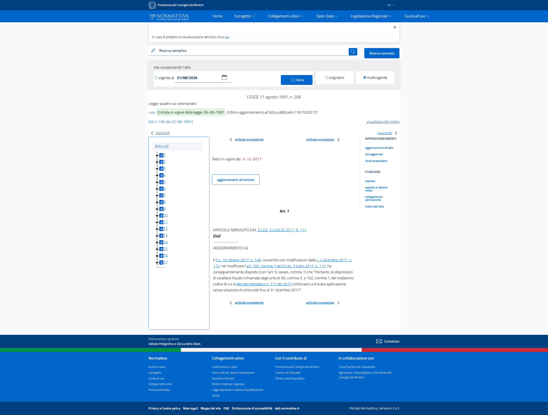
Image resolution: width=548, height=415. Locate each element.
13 (165, 235)
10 (165, 215)
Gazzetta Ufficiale (223, 378)
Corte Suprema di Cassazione (357, 366)
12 (165, 228)
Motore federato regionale (228, 384)
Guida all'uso (156, 378)
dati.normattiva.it (287, 408)
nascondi (162, 133)
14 (165, 242)
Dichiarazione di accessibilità (252, 408)
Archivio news (157, 366)
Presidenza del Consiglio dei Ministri (297, 366)
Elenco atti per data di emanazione (233, 372)
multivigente (377, 77)
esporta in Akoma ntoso (376, 188)
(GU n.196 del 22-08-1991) (171, 122)
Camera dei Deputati (288, 372)
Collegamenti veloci (161, 384)
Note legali (191, 408)
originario (336, 77)
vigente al (166, 78)
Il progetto (155, 372)
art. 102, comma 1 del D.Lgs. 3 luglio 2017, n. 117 (286, 266)
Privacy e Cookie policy (165, 408)
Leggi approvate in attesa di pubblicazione (237, 389)
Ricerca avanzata (381, 53)
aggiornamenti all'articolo (235, 179)
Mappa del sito (211, 408)
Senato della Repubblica (290, 378)
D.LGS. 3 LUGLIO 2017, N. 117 (282, 230)
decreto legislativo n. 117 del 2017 (264, 284)
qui (227, 36)
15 (165, 248)
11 (165, 222)
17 (165, 262)
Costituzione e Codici (224, 366)
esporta (370, 181)
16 (165, 255)
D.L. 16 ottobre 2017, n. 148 (238, 260)
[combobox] (253, 51)
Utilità (215, 395)
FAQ (226, 408)
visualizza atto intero (382, 122)
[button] (224, 77)
